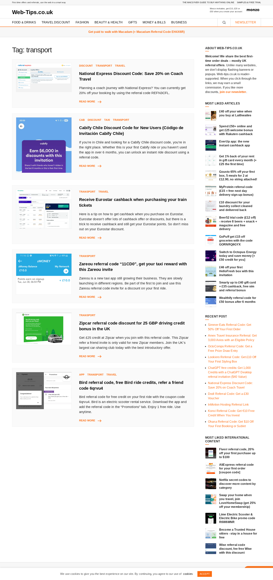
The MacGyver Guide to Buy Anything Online (208, 2)
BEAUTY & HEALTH (109, 22)
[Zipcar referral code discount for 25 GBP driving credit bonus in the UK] (44, 329)
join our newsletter (233, 92)
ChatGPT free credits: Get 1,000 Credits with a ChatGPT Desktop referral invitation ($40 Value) (230, 372)
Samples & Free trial (249, 2)
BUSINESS (179, 22)
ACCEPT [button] (205, 574)
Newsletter (245, 22)
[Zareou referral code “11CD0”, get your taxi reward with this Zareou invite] (44, 274)
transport (104, 65)
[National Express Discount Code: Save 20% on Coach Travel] (44, 77)
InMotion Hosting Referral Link (228, 404)
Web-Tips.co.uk (32, 12)
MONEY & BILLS (154, 22)
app (81, 374)
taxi (107, 119)
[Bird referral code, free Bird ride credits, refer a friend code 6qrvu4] (44, 390)
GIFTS (132, 22)
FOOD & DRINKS (24, 22)
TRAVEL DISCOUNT (56, 22)
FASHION (82, 22)
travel (120, 65)
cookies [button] (188, 573)
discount (86, 65)
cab (82, 119)
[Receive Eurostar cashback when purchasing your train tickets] (44, 208)
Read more (90, 102)
